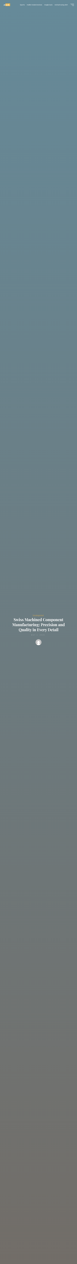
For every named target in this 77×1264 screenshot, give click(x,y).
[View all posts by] (38, 642)
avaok (7, 4)
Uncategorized (38, 615)
